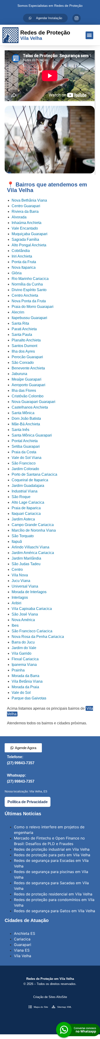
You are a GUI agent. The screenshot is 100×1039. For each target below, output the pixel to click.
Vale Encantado (25, 228)
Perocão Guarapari (27, 357)
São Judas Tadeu (26, 564)
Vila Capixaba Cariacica (32, 609)
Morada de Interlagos (29, 592)
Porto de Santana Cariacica (34, 474)
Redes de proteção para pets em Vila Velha (52, 855)
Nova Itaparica (24, 267)
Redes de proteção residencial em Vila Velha (53, 894)
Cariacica (22, 939)
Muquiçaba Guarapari (29, 234)
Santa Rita (20, 323)
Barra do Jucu (23, 642)
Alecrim (18, 312)
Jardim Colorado (25, 469)
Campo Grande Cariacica (33, 525)
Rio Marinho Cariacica (30, 279)
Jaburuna (19, 374)
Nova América (23, 620)
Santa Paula (22, 335)
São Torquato (23, 536)
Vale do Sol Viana (26, 458)
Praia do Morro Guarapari (32, 307)
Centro (17, 569)
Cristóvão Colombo (27, 396)
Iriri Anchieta (22, 256)
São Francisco (24, 463)
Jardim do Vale (24, 648)
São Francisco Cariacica (32, 631)
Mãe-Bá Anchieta (26, 424)
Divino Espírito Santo (29, 290)
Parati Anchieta (24, 329)
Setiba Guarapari (26, 446)
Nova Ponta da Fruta (29, 301)
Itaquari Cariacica (26, 514)
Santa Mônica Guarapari (32, 435)
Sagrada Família (25, 239)
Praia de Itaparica (26, 508)
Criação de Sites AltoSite (50, 997)
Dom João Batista (26, 418)
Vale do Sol (21, 693)
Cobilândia (21, 251)
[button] (89, 35)
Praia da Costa (24, 452)
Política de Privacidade (27, 802)
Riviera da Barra (25, 211)
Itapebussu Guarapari (29, 318)
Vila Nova (20, 575)
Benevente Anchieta (28, 368)
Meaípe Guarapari (26, 379)
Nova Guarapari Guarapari (33, 402)
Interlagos (20, 597)
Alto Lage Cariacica (28, 502)
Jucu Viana (21, 581)
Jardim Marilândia (26, 558)
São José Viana (25, 614)
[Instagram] (76, 18)
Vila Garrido (21, 653)
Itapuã (17, 542)
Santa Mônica (23, 413)
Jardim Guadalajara (28, 486)
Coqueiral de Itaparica (30, 480)
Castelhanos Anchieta (30, 407)
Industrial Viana (24, 491)
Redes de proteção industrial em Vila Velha (52, 849)
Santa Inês (20, 430)
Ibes (15, 625)
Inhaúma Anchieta (26, 223)
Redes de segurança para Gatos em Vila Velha (54, 910)
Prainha (18, 670)
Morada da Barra (25, 676)
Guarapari (22, 944)
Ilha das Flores (24, 390)
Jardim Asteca (23, 519)
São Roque (21, 497)
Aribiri (16, 603)
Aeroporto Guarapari (28, 385)
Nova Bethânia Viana (29, 200)
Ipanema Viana (24, 665)
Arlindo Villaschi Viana (30, 547)
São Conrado (23, 363)
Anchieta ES (24, 933)
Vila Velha (22, 955)
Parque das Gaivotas (29, 698)
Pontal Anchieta (25, 441)
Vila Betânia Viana (27, 681)
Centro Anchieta (25, 295)
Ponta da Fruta (24, 262)
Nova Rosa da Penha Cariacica (38, 637)
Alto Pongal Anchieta (29, 245)
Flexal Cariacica (25, 659)
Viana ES (22, 950)
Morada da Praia (25, 687)
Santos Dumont (24, 346)
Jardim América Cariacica (33, 553)
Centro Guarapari (26, 206)
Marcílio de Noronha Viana (34, 530)
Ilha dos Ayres (23, 351)
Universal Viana (25, 586)
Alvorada (19, 217)
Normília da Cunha (27, 284)
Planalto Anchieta (26, 340)
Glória (17, 273)
